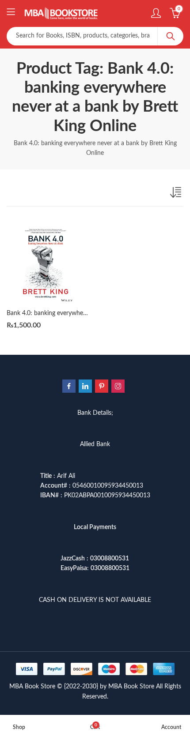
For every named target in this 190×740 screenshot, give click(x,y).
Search (170, 36)
